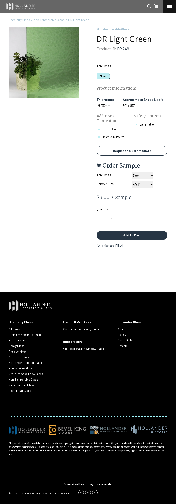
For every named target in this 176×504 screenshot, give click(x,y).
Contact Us (124, 340)
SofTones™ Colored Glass (25, 362)
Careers (122, 346)
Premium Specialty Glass (25, 334)
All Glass (14, 329)
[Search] (153, 6)
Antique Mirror (18, 351)
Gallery (121, 334)
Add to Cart (132, 235)
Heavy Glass (16, 346)
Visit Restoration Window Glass (83, 348)
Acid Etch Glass (19, 357)
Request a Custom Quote (132, 151)
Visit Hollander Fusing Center (81, 329)
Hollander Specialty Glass (33, 493)
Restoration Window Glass (26, 374)
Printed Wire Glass (21, 368)
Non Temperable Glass (49, 20)
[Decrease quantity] (102, 219)
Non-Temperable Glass (23, 379)
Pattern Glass (18, 340)
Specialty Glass (19, 20)
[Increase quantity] (122, 219)
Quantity (103, 209)
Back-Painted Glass (22, 385)
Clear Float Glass (20, 390)
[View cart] (156, 6)
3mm (103, 76)
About (121, 329)
